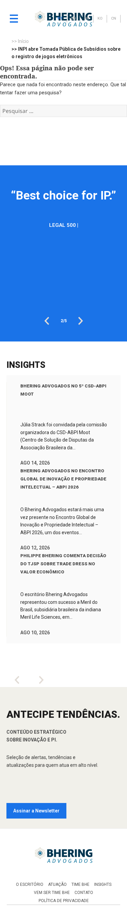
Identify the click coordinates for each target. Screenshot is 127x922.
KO (100, 19)
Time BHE (80, 884)
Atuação (57, 884)
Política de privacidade (64, 900)
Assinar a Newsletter (36, 810)
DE (86, 19)
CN (113, 19)
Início (23, 41)
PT (60, 19)
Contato (84, 892)
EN (73, 19)
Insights (102, 884)
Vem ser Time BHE (52, 892)
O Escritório (29, 884)
